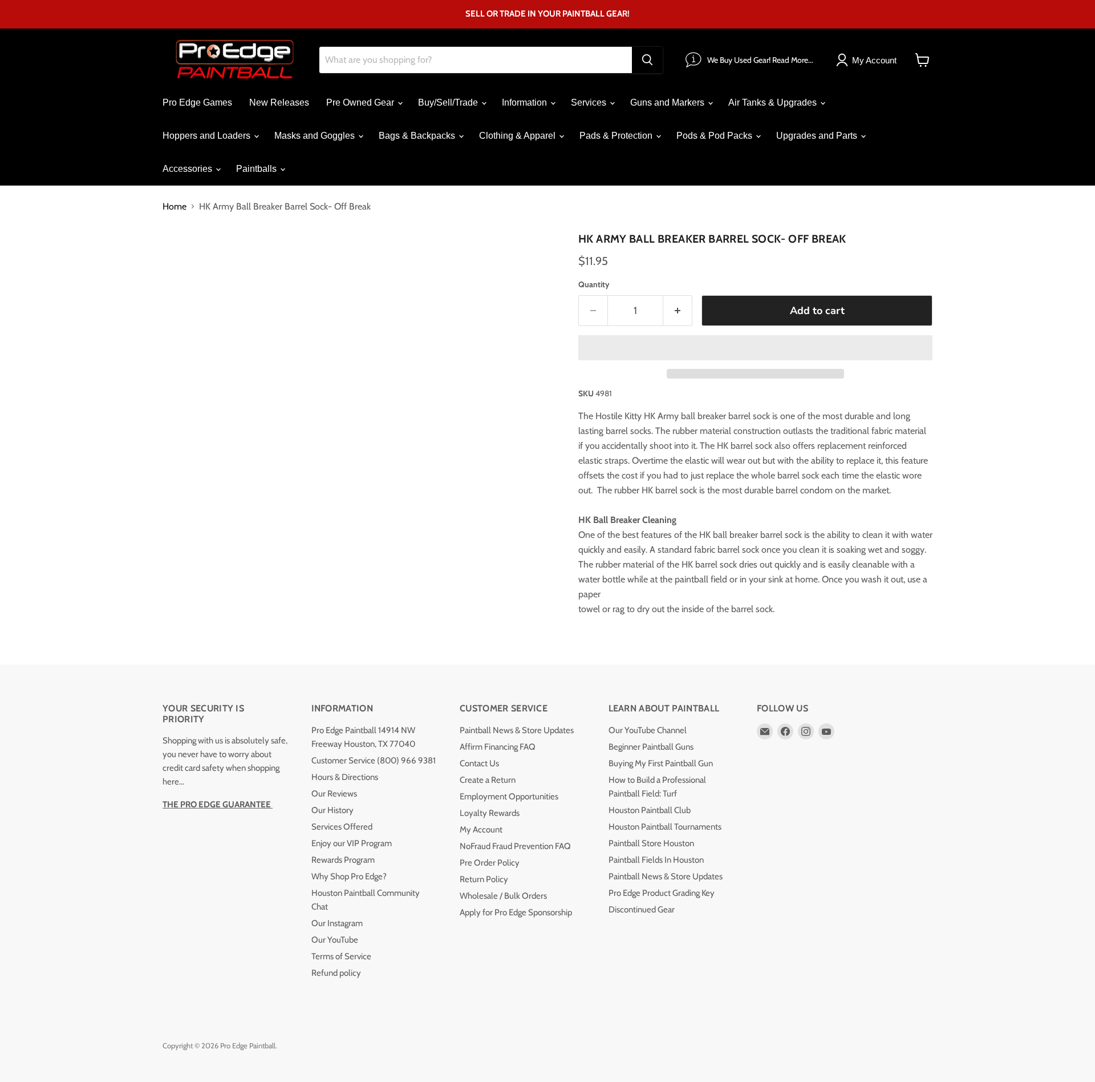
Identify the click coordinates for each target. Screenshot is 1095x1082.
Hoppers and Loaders (208, 135)
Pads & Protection (617, 135)
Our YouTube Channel (648, 730)
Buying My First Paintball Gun (661, 763)
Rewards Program (343, 860)
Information (525, 102)
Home (174, 207)
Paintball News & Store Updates (517, 730)
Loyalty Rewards (490, 813)
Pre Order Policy (490, 863)
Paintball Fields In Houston (656, 860)
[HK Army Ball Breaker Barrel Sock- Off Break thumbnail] (183, 260)
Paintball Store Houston (651, 843)
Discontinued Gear (642, 909)
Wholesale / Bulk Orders (503, 896)
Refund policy (336, 973)
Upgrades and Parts (817, 135)
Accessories (188, 169)
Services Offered (341, 827)
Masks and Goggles (315, 135)
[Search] (647, 60)
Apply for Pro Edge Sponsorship (516, 912)
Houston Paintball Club (650, 810)
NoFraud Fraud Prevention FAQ (515, 846)
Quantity (594, 284)
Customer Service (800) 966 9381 (373, 760)
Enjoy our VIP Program (351, 843)
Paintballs (257, 169)
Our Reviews (334, 794)
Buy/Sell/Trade (449, 102)
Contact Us (479, 763)
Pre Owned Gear (361, 102)
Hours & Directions (344, 777)
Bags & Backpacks (418, 135)
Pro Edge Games (197, 102)
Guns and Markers (668, 102)
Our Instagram (337, 923)
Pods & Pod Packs (715, 135)
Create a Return (488, 780)
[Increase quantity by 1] (677, 311)
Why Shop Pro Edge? (349, 876)
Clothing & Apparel (518, 135)
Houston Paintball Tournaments (665, 827)
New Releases (279, 102)
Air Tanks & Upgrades (773, 102)
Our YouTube (334, 940)
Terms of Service (341, 956)
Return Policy (484, 879)
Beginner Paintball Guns (651, 747)
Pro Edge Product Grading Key (662, 893)
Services (590, 102)
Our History (332, 810)
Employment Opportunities (509, 796)
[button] (755, 347)
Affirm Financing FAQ (498, 747)
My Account (481, 829)
